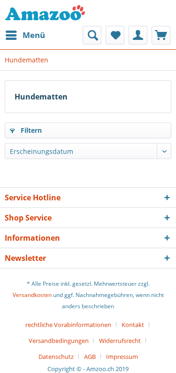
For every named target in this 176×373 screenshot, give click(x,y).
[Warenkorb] (161, 35)
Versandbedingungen (59, 340)
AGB (90, 356)
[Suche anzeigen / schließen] (92, 35)
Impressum (122, 356)
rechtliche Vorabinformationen (68, 324)
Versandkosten (32, 295)
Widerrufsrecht (120, 340)
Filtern (30, 130)
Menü (34, 35)
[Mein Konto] (138, 35)
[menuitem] (25, 35)
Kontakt (133, 324)
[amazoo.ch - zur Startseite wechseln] (45, 13)
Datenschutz (56, 356)
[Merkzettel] (115, 35)
